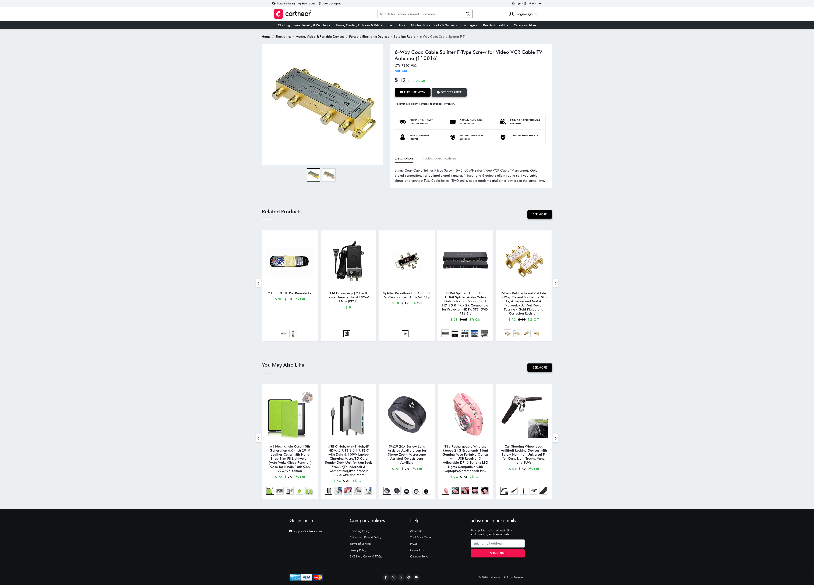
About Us (416, 531)
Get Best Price (450, 92)
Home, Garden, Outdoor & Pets (357, 25)
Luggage (469, 25)
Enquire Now (414, 92)
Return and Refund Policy (365, 537)
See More (540, 214)
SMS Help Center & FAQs (366, 556)
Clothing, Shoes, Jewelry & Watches (303, 25)
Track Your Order (421, 537)
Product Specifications (439, 158)
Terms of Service (360, 544)
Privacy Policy (358, 550)
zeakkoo (401, 71)
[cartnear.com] (292, 14)
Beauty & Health (494, 25)
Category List (523, 25)
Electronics (395, 25)
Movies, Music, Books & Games (432, 25)
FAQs (413, 544)
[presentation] (258, 283)
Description (404, 158)
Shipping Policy (360, 531)
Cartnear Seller (419, 556)
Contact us (416, 550)
